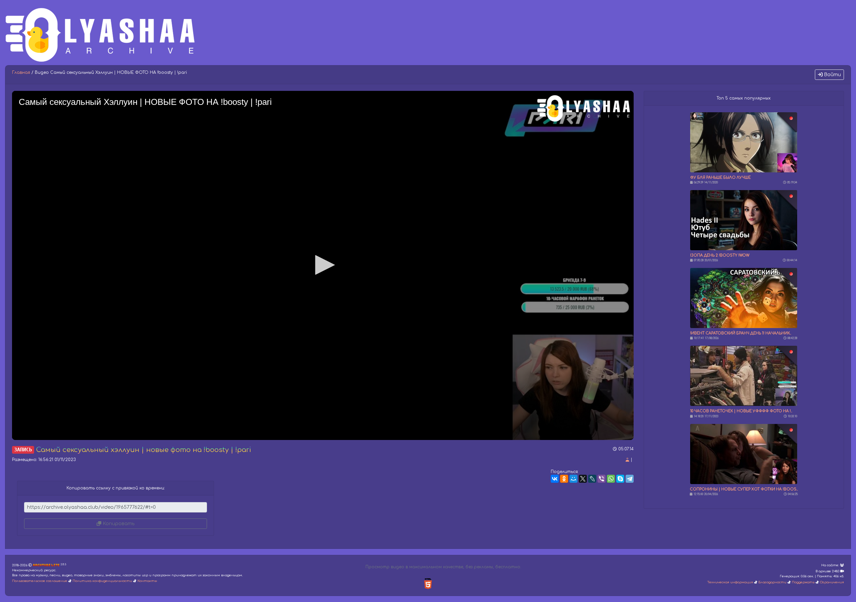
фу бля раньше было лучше (720, 177)
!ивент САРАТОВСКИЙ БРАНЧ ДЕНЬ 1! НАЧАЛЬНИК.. (740, 333)
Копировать (117, 523)
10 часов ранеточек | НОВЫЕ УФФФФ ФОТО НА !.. (741, 411)
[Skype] (620, 479)
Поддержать (803, 582)
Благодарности (772, 582)
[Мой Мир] (573, 479)
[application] (323, 265)
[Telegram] (630, 479)
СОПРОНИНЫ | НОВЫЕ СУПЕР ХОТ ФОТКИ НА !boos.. (744, 489)
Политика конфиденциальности (102, 581)
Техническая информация (730, 582)
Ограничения (832, 582)
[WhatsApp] (611, 479)
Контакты (147, 581)
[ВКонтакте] (555, 479)
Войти (832, 74)
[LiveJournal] (592, 479)
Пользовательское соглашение (39, 581)
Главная (21, 72)
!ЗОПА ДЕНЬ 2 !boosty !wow (719, 255)
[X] (583, 479)
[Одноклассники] (564, 479)
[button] (322, 265)
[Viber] (602, 479)
